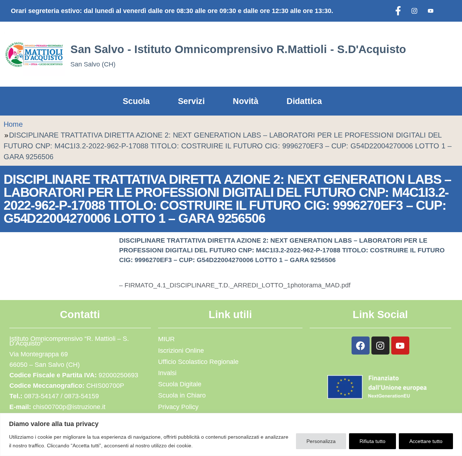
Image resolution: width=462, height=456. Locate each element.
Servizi (191, 101)
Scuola (136, 101)
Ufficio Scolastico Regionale (198, 361)
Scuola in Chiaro (182, 395)
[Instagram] (414, 10)
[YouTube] (430, 10)
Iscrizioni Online (181, 350)
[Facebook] (398, 10)
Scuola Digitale (179, 384)
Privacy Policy (178, 407)
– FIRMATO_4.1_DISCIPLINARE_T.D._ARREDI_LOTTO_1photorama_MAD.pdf (234, 285)
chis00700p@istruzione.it (69, 407)
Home (13, 124)
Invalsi (167, 373)
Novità (245, 101)
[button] (428, 54)
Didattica (304, 101)
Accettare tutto (426, 441)
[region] (231, 434)
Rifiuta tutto (372, 441)
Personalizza (321, 441)
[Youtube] (400, 345)
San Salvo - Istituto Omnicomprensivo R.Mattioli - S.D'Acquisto (238, 49)
